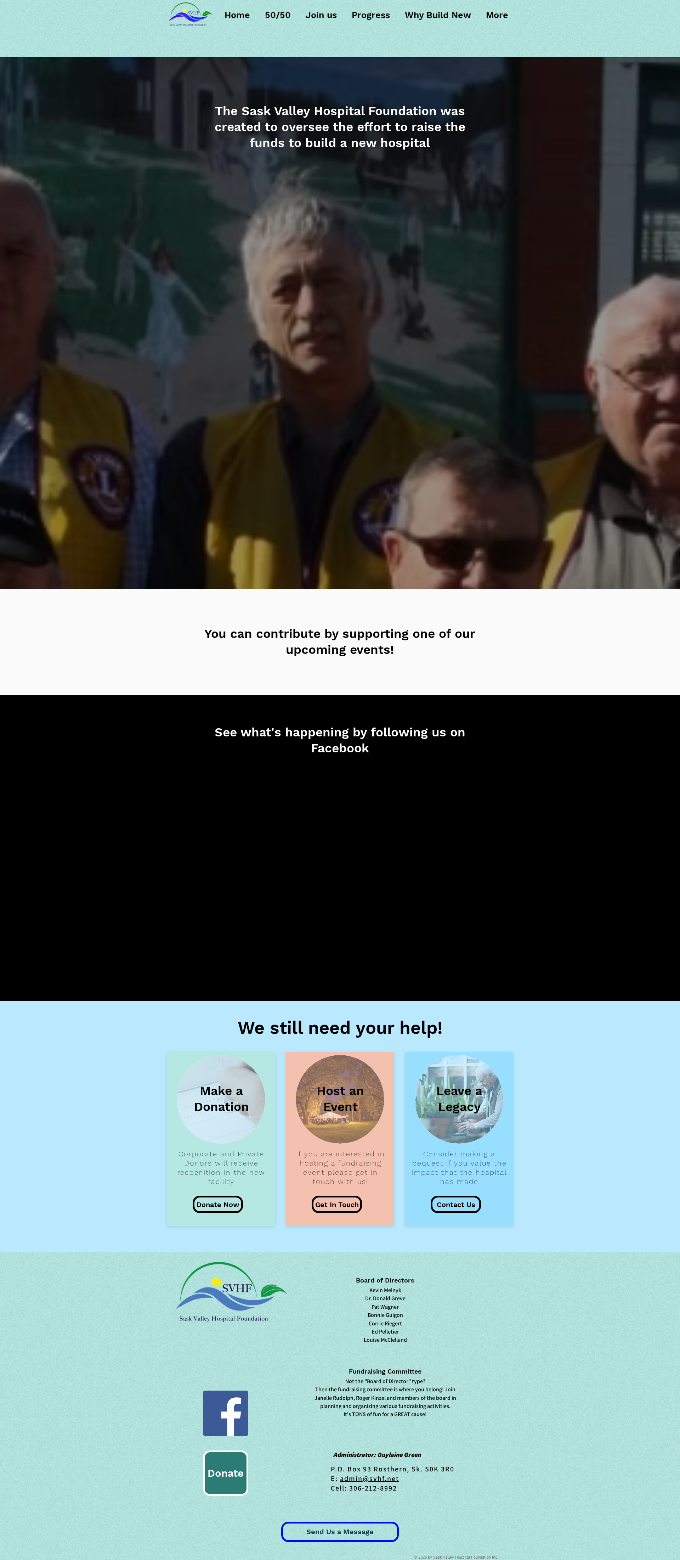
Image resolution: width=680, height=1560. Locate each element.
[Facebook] (225, 1413)
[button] (218, 1204)
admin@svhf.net (369, 1478)
